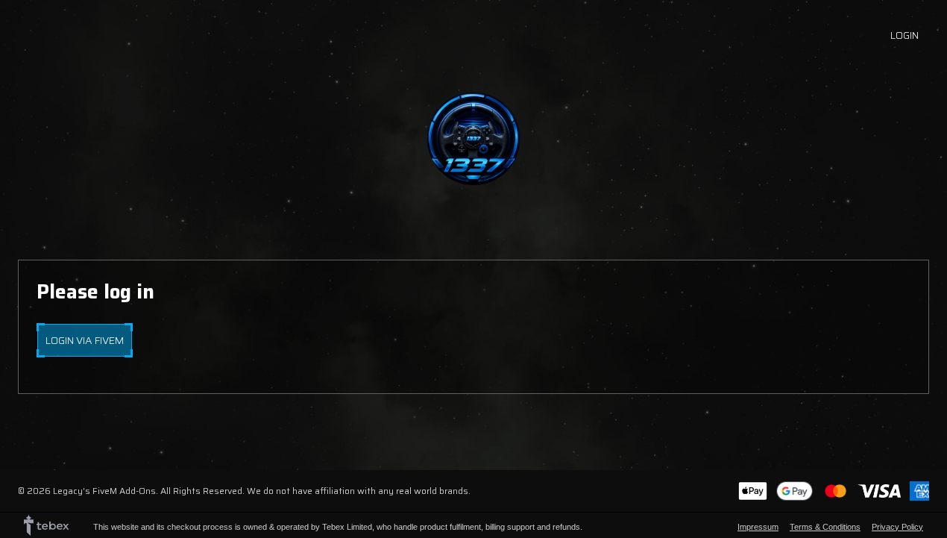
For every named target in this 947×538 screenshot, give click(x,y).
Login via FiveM (84, 340)
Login (904, 35)
